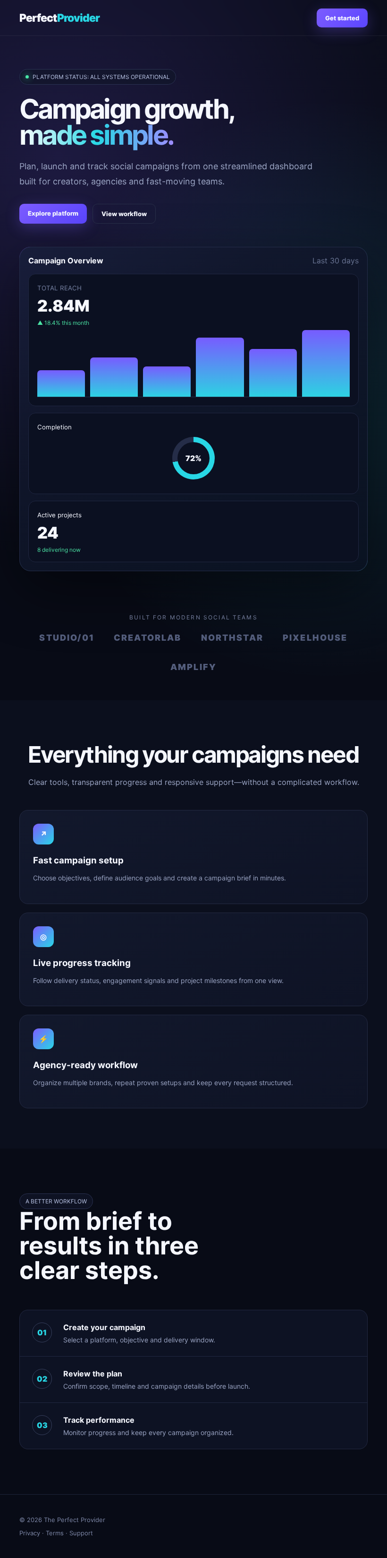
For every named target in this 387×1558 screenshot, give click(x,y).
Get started (342, 18)
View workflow (124, 214)
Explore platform (53, 213)
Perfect (59, 18)
